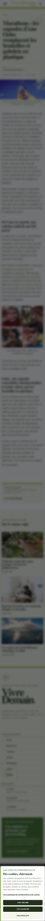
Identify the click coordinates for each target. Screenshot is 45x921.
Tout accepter (23, 909)
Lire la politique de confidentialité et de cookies (21, 895)
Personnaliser (23, 916)
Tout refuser (23, 902)
